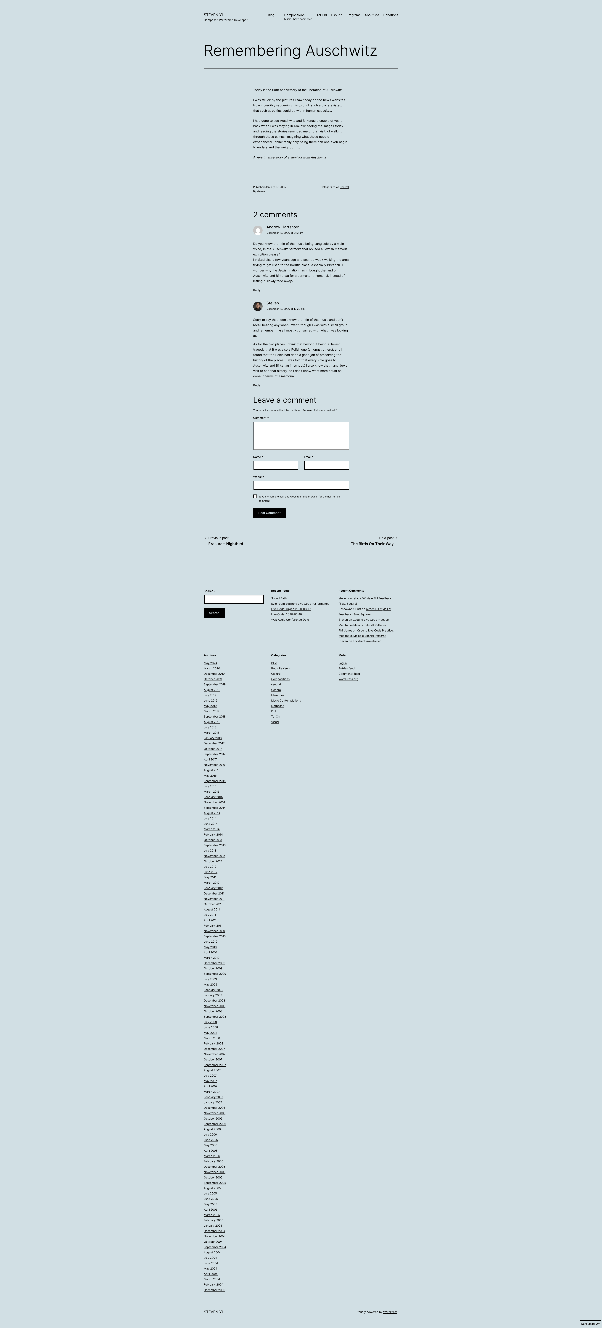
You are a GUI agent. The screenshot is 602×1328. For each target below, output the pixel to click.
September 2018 (215, 716)
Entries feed (347, 668)
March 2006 (212, 1156)
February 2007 (213, 1097)
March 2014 (212, 829)
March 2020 (212, 668)
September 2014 (215, 807)
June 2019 (210, 700)
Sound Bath (279, 598)
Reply (257, 290)
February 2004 (213, 1284)
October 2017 (213, 748)
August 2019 (212, 690)
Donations (390, 15)
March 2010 (211, 957)
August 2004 (212, 1252)
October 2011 (213, 904)
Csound (336, 15)
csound (276, 684)
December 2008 (214, 1000)
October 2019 (213, 679)
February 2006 (213, 1161)
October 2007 (213, 1059)
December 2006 (214, 1107)
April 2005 (210, 1209)
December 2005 (214, 1166)
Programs (353, 15)
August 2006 (212, 1129)
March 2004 (212, 1279)
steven (261, 191)
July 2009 (210, 979)
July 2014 (210, 818)
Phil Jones (345, 630)
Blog (271, 15)
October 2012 (213, 861)
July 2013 (210, 850)
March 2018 (211, 732)
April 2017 (210, 759)
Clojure (275, 673)
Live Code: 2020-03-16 (286, 614)
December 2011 (214, 893)
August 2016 (212, 770)
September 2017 (214, 754)
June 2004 (211, 1263)
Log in (343, 663)
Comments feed (349, 673)
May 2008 (210, 1032)
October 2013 (213, 840)
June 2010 (210, 941)
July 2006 (210, 1134)
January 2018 (213, 738)
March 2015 (211, 791)
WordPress (390, 1312)
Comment (261, 417)
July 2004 (210, 1257)
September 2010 (215, 936)
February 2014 (213, 834)
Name (258, 457)
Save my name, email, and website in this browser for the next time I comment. (299, 498)
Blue (274, 663)
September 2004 (215, 1247)
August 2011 (212, 909)
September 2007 (215, 1065)
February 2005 (213, 1220)
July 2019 (210, 695)
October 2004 (213, 1241)
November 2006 (214, 1113)
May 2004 (210, 1268)
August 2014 (212, 813)
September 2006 (215, 1124)
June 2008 (211, 1027)
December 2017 (214, 743)
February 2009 (213, 989)
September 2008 (215, 1016)
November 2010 (214, 931)
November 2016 (214, 764)
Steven (273, 303)
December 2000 (214, 1290)
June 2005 (211, 1198)
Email (308, 457)
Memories (277, 695)
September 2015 (215, 781)
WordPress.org (348, 679)
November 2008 (214, 1006)
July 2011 (210, 914)
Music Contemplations (286, 700)
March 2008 (212, 1038)
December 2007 (214, 1048)
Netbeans (277, 705)
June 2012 (210, 872)
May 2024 (210, 663)
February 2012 (213, 888)
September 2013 (215, 845)
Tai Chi (322, 15)
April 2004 (211, 1273)
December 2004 (214, 1231)
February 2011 (213, 925)
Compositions (298, 17)
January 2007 (213, 1102)
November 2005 (214, 1172)
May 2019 (210, 705)
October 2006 (213, 1118)
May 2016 (210, 775)
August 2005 (212, 1188)
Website (258, 477)
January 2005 (213, 1225)
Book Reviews (280, 668)
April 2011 (210, 920)
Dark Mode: (588, 1323)
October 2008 (213, 1011)
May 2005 (210, 1204)
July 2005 (210, 1193)
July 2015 (210, 786)
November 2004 (215, 1236)
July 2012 (210, 866)
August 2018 (212, 722)
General (344, 187)
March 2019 (211, 711)
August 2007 (212, 1070)
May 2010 (210, 947)
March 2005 (212, 1215)
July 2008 (210, 1022)
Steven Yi (213, 15)
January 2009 (213, 995)
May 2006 (210, 1145)
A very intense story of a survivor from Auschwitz (289, 157)
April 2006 (210, 1150)
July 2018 (210, 727)
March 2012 (211, 882)
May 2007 (210, 1081)
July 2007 (210, 1075)
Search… (210, 591)
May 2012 (210, 877)
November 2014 (214, 802)
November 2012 (214, 855)
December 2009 (214, 963)
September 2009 (215, 973)
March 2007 (212, 1091)
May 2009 (210, 984)
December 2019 (214, 673)
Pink (274, 711)
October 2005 (213, 1177)
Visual (275, 722)
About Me (372, 15)
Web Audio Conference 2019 (290, 619)
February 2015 (213, 797)
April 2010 (210, 952)
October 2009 (213, 968)
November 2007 (214, 1054)
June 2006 (211, 1139)
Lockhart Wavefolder (367, 641)
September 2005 (215, 1182)
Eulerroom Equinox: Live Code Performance (300, 603)
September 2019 (215, 684)
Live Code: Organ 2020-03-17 (291, 609)
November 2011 (214, 898)
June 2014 (211, 823)
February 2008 (213, 1043)
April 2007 (210, 1086)
